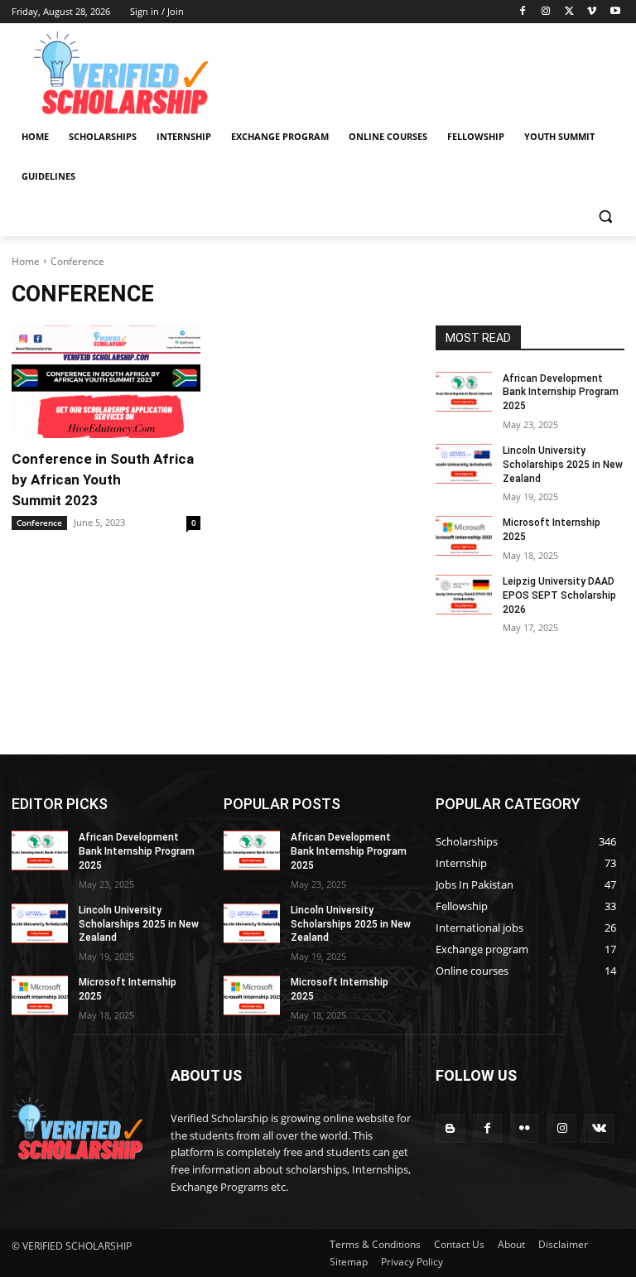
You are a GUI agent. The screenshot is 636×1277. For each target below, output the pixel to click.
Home (26, 261)
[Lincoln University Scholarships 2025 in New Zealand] (464, 464)
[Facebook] (522, 12)
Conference (39, 522)
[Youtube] (614, 12)
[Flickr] (524, 1128)
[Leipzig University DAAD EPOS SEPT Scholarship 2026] (464, 594)
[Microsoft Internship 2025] (464, 536)
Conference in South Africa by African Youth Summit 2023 (103, 479)
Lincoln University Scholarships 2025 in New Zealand (563, 464)
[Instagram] (546, 12)
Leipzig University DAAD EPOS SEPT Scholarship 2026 (559, 595)
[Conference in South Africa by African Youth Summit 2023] (106, 382)
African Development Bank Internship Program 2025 (561, 392)
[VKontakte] (599, 1128)
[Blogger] (450, 1128)
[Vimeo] (591, 12)
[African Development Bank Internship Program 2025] (464, 392)
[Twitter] (569, 12)
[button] (604, 216)
